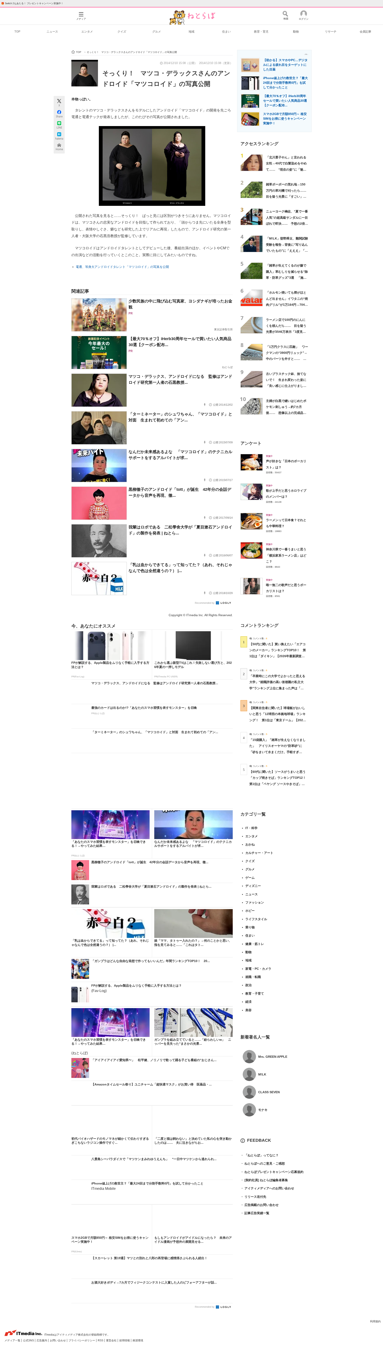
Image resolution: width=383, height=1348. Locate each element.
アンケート (251, 443)
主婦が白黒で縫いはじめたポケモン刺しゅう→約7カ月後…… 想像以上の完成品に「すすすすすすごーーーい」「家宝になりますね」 (286, 413)
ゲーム (250, 877)
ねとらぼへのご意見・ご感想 (262, 1163)
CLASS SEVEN (269, 1092)
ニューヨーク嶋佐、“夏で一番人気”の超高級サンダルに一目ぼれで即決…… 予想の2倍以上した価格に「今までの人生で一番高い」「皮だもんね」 (287, 223)
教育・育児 (261, 31)
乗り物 (250, 927)
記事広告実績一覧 (254, 1213)
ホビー (250, 910)
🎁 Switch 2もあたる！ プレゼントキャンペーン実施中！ (32, 3)
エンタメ (87, 31)
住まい (226, 31)
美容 (248, 1010)
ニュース (52, 31)
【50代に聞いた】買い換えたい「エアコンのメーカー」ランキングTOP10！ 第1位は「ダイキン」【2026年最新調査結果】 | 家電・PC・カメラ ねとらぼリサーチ (277, 656)
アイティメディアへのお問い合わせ (267, 1188)
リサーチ (330, 31)
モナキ (263, 1110)
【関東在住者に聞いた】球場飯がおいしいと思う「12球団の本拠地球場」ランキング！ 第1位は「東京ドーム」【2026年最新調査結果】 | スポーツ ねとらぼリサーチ (277, 720)
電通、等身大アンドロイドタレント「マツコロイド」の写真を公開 (122, 267)
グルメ (156, 31)
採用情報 (125, 1340)
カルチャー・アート (259, 853)
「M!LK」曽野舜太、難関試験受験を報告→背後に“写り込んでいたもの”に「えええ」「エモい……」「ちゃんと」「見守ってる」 (287, 250)
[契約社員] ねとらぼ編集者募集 (264, 1180)
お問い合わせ (58, 1340)
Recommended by (205, 603)
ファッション (254, 902)
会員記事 (365, 31)
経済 (248, 1001)
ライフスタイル (256, 919)
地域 (191, 31)
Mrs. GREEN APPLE (272, 1056)
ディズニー (253, 886)
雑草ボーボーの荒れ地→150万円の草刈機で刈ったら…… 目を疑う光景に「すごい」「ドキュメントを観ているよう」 (287, 196)
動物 (296, 31)
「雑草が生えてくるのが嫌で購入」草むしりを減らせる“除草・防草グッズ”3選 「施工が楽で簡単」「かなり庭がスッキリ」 (287, 277)
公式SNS (29, 1340)
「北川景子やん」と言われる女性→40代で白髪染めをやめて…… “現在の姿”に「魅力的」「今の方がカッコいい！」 (286, 169)
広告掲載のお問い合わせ (259, 1205)
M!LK (262, 1074)
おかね (250, 844)
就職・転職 (253, 977)
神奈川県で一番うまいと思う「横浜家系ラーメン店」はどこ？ (286, 555)
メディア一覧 (12, 1340)
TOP (17, 31)
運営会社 (111, 1340)
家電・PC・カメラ (258, 968)
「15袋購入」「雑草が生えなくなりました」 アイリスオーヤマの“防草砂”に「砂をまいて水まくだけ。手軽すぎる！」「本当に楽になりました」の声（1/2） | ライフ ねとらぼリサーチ (277, 752)
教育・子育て (254, 993)
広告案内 (42, 1340)
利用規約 (375, 1321)
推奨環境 (138, 1340)
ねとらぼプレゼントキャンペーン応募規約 (271, 1172)
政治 (248, 985)
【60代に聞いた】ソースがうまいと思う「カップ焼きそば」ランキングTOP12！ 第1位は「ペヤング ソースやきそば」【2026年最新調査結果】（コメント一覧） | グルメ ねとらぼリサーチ (279, 784)
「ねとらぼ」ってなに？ (259, 1155)
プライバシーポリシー (82, 1340)
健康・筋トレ (254, 944)
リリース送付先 (253, 1196)
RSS (101, 1340)
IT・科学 (251, 828)
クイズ (121, 31)
